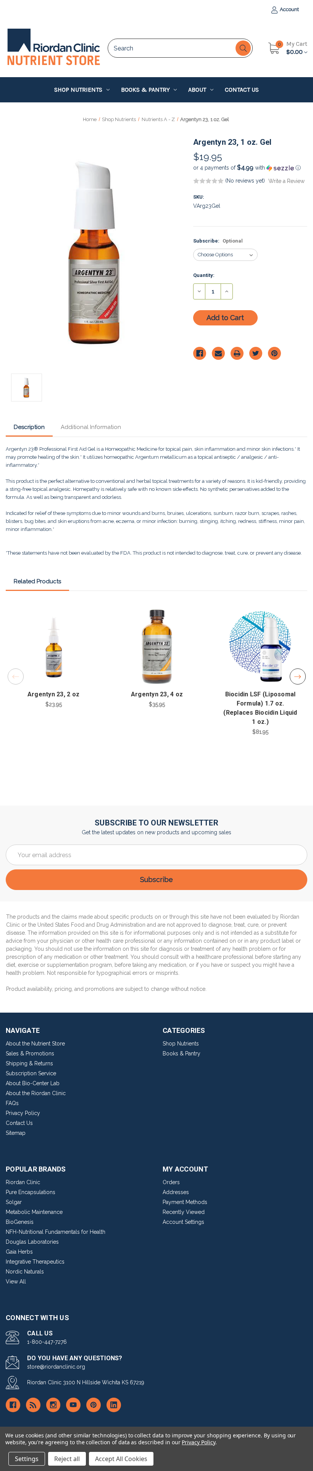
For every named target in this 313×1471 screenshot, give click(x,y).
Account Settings (183, 1222)
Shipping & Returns (29, 1063)
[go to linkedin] (113, 1405)
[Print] (237, 353)
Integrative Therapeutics (35, 1262)
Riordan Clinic (23, 1182)
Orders (171, 1182)
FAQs (12, 1103)
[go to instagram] (53, 1405)
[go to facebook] (13, 1405)
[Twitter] (255, 353)
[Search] (243, 48)
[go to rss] (33, 1405)
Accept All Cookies (121, 1459)
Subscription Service (31, 1073)
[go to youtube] (73, 1405)
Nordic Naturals (25, 1272)
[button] (250, 168)
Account (289, 9)
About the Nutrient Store (35, 1044)
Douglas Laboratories (32, 1242)
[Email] (218, 353)
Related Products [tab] (37, 581)
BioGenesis (20, 1222)
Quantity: (204, 275)
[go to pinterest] (93, 1405)
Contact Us (242, 89)
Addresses (176, 1192)
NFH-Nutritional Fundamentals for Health (55, 1232)
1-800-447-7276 (47, 1342)
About (197, 89)
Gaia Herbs (19, 1252)
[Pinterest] (274, 353)
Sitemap (16, 1133)
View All (16, 1281)
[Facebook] (199, 353)
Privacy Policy (23, 1113)
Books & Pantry (145, 89)
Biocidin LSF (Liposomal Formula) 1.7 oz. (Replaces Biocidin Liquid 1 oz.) (260, 708)
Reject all (67, 1459)
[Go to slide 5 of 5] (16, 676)
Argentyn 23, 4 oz (157, 694)
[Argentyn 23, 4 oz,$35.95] (157, 647)
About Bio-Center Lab (33, 1083)
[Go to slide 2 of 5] (298, 676)
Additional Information (91, 427)
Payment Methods (185, 1202)
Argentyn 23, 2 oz (53, 694)
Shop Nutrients (78, 89)
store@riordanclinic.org (56, 1367)
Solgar (14, 1202)
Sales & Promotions (30, 1053)
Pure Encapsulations (30, 1192)
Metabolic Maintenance (34, 1212)
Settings (27, 1459)
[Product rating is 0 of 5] (208, 181)
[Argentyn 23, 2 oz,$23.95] (53, 647)
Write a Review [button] (286, 181)
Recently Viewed (184, 1212)
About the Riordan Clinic (36, 1093)
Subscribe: (218, 241)
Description (29, 427)
